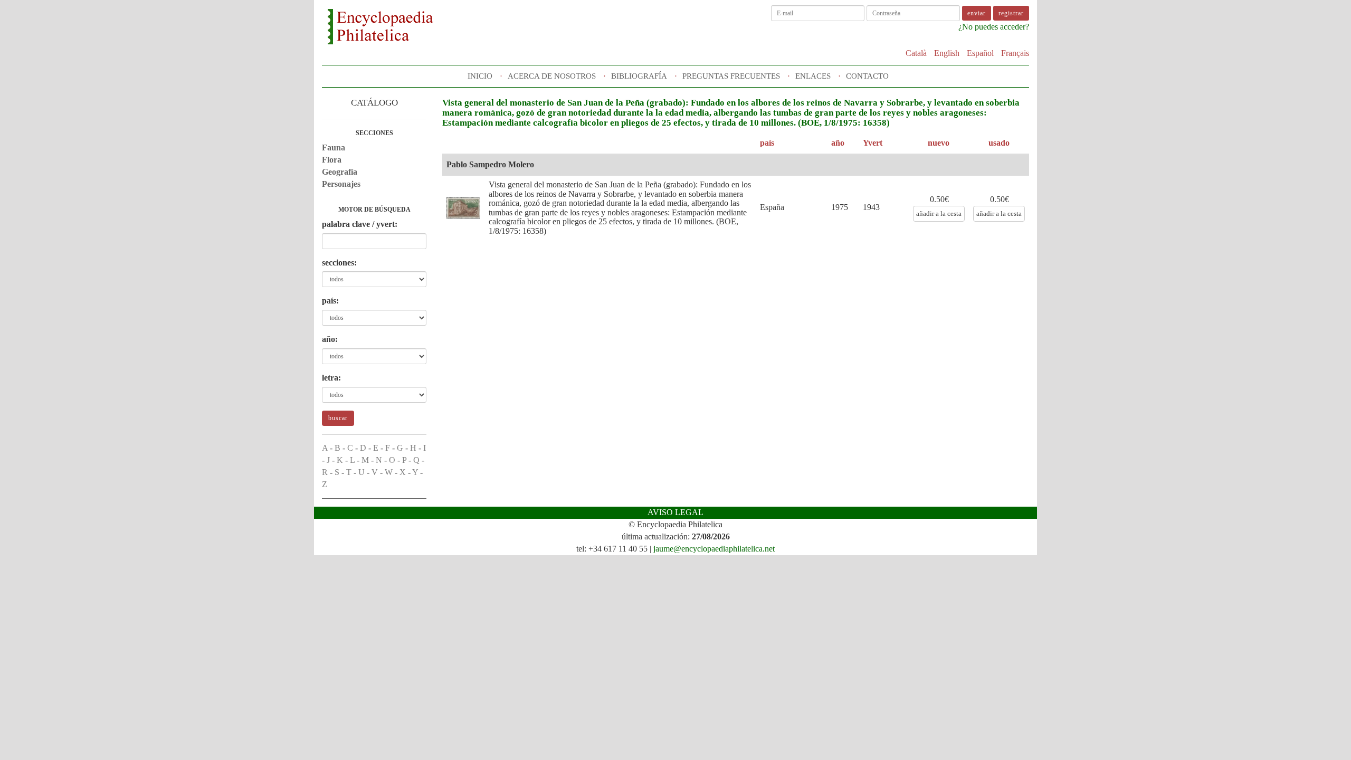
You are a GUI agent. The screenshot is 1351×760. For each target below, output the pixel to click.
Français (1015, 53)
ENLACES (813, 76)
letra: (331, 377)
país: (330, 300)
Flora (331, 159)
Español (980, 53)
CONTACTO (867, 76)
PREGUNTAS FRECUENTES (731, 76)
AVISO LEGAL (675, 512)
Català (916, 53)
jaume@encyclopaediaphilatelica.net (714, 548)
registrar (1011, 13)
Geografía (339, 171)
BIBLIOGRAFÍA (639, 76)
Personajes (341, 183)
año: (330, 339)
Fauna (333, 147)
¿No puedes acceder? (993, 26)
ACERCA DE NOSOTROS (552, 76)
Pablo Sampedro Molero (490, 164)
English (946, 53)
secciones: (339, 262)
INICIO (480, 76)
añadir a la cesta (939, 213)
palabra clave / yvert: (359, 224)
